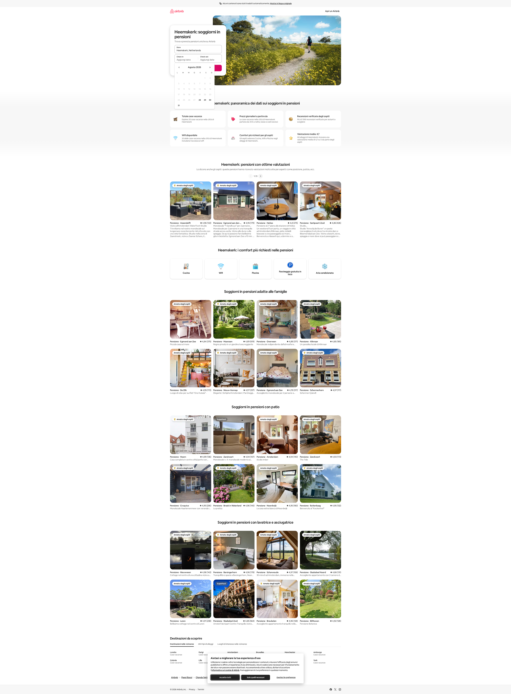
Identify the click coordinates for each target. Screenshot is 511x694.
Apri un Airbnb (332, 11)
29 (205, 100)
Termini (201, 689)
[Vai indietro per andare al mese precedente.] (179, 67)
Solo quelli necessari (255, 677)
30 (210, 100)
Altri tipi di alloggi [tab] (205, 644)
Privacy (192, 689)
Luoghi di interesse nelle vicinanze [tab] (232, 644)
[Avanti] (260, 176)
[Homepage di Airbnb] (177, 11)
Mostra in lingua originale (281, 3)
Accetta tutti (225, 677)
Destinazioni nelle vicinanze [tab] (182, 644)
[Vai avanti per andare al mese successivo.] (210, 67)
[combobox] (198, 50)
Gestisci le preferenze (286, 677)
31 (179, 105)
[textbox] (186, 59)
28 (200, 100)
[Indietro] (250, 176)
